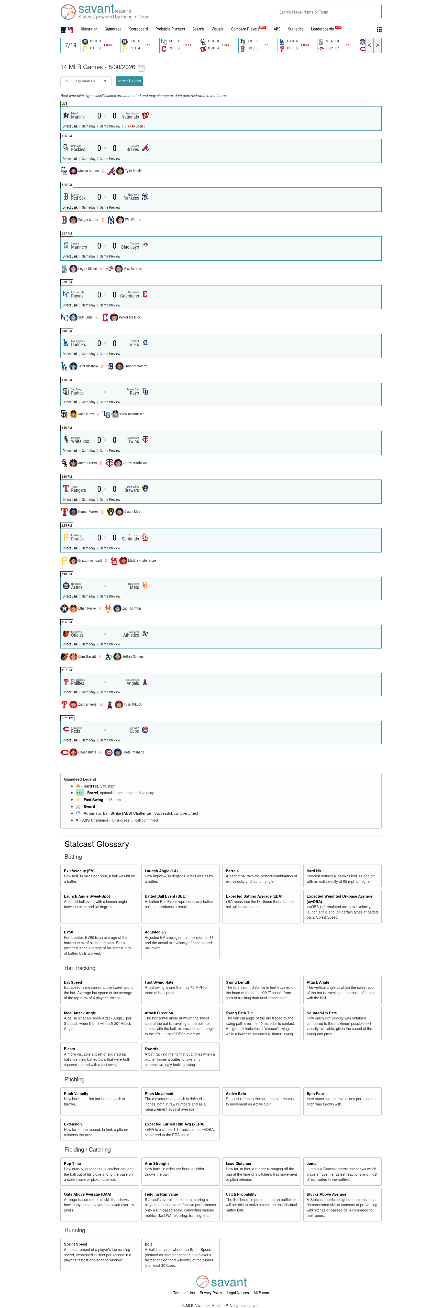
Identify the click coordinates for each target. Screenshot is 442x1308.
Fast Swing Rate (159, 982)
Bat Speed (73, 982)
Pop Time (72, 1163)
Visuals (218, 29)
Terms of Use (184, 1292)
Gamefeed (113, 29)
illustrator (89, 29)
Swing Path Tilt (239, 1012)
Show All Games (129, 81)
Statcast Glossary (96, 843)
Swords (151, 1048)
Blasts (69, 1048)
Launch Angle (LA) (161, 870)
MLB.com (261, 1292)
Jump (312, 1163)
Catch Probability (241, 1194)
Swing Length (238, 982)
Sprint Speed (75, 1244)
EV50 (68, 931)
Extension (73, 1123)
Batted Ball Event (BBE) (165, 896)
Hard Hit (91, 786)
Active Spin (236, 1093)
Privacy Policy (211, 1292)
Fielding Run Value (161, 1194)
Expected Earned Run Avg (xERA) (174, 1123)
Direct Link (70, 126)
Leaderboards (326, 29)
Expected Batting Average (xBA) (254, 896)
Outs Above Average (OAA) (87, 1194)
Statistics (295, 29)
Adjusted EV (156, 931)
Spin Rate (315, 1093)
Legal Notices (238, 1292)
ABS (277, 29)
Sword (89, 806)
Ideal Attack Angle (80, 1012)
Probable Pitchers (170, 29)
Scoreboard (138, 29)
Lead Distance (238, 1163)
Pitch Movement (159, 1093)
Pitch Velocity (76, 1093)
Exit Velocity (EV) (79, 870)
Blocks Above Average (326, 1194)
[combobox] (329, 11)
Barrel (92, 792)
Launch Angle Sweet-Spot (87, 896)
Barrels (232, 870)
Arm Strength (157, 1163)
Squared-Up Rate (322, 1012)
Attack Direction (159, 1012)
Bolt (148, 1244)
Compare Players (245, 29)
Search (198, 29)
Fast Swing (93, 799)
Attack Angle (318, 982)
